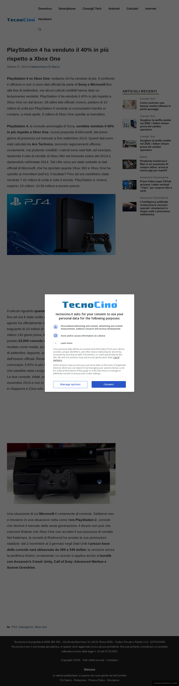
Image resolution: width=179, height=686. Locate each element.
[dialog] (89, 343)
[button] (89, 343)
